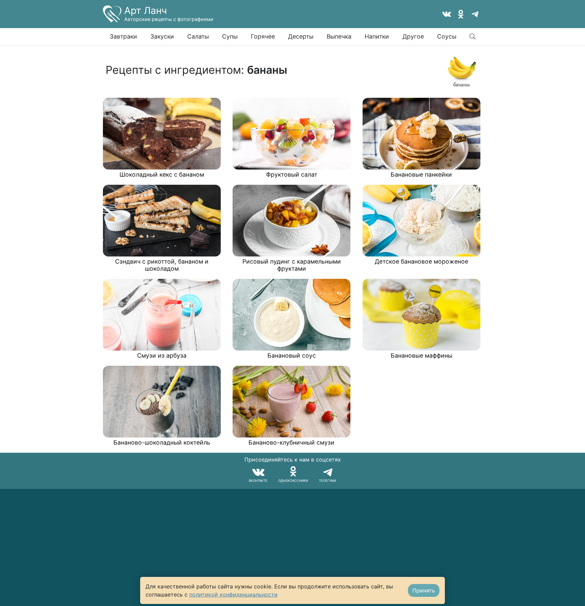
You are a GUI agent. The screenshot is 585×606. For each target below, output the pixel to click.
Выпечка (339, 36)
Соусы (446, 36)
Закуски (162, 36)
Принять (423, 590)
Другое (413, 36)
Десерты (300, 36)
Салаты (198, 36)
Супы (230, 36)
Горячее (263, 36)
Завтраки (123, 36)
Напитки (377, 36)
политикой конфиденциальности (233, 594)
